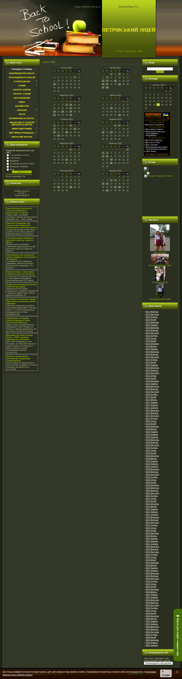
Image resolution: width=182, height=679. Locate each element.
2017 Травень (152, 402)
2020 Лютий (151, 482)
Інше (12, 169)
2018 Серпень (152, 437)
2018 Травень (152, 432)
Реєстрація (130, 51)
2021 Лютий (151, 501)
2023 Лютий (151, 560)
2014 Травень (152, 349)
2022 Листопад (152, 552)
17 (71, 108)
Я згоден (166, 673)
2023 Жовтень (152, 576)
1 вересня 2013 (160, 282)
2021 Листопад (152, 522)
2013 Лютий (151, 320)
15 (54, 132)
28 (107, 87)
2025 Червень (152, 624)
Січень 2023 (66, 68)
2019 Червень (152, 464)
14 (107, 81)
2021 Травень (152, 509)
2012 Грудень (152, 317)
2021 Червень (152, 512)
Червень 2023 (115, 119)
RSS (137, 7)
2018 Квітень (151, 429)
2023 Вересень (152, 573)
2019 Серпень (152, 466)
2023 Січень (151, 557)
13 (103, 81)
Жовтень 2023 (115, 143)
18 (67, 132)
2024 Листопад (152, 605)
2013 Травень (152, 325)
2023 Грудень (152, 581)
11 (103, 184)
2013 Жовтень (152, 330)
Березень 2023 (66, 95)
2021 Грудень (152, 525)
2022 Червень (152, 541)
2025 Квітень (151, 619)
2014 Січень (151, 338)
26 (107, 190)
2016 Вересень (152, 386)
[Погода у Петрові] (146, 170)
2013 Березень (152, 322)
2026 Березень (152, 640)
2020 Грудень (152, 496)
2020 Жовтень (152, 490)
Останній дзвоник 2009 (160, 265)
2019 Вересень (152, 469)
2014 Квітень (151, 346)
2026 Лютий (151, 637)
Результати (11, 174)
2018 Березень (152, 426)
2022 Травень (152, 539)
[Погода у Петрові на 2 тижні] (158, 175)
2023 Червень (152, 571)
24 (119, 84)
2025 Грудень (152, 635)
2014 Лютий (151, 341)
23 (58, 136)
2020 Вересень (152, 488)
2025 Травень (152, 621)
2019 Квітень (151, 458)
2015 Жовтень (152, 370)
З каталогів (15, 158)
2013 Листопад (152, 333)
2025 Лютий (151, 613)
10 (71, 105)
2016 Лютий (151, 378)
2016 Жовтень (152, 389)
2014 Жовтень (152, 354)
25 (111, 163)
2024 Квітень (151, 592)
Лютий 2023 (115, 68)
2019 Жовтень (152, 472)
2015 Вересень (152, 368)
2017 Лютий (151, 397)
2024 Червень (152, 597)
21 (107, 84)
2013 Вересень (152, 328)
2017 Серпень (152, 408)
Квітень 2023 (115, 95)
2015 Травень (152, 365)
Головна (119, 51)
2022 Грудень (152, 555)
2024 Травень (152, 595)
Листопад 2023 (66, 171)
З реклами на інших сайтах (22, 163)
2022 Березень (152, 533)
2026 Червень (152, 645)
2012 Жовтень (152, 312)
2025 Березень (152, 616)
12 (111, 108)
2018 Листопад (152, 445)
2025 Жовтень (152, 629)
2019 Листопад (152, 474)
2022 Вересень (152, 547)
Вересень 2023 (66, 143)
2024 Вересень (152, 600)
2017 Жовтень (152, 413)
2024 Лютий (151, 587)
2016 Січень (151, 376)
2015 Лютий (151, 362)
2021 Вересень (152, 517)
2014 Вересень (152, 352)
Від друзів (14, 161)
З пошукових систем (19, 155)
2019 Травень (152, 461)
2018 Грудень (152, 448)
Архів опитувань (24, 174)
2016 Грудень (152, 394)
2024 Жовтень (152, 603)
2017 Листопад (152, 416)
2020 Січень (151, 480)
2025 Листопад (152, 632)
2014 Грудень (152, 360)
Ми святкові (160, 253)
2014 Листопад (152, 357)
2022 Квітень (151, 536)
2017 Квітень (151, 400)
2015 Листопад (152, 373)
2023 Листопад (152, 579)
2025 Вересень (152, 627)
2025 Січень (151, 611)
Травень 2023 (66, 119)
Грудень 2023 (115, 171)
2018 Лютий (151, 424)
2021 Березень (152, 504)
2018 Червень (152, 434)
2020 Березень (152, 485)
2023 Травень (152, 568)
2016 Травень (152, 384)
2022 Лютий (151, 530)
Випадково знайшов (19, 166)
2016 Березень (152, 381)
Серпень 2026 (158, 85)
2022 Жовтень (152, 549)
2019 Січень (151, 450)
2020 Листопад (152, 493)
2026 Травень (152, 643)
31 (71, 115)
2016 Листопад (152, 392)
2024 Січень (151, 584)
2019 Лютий (151, 453)
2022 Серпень (152, 544)
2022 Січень (151, 528)
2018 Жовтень (152, 442)
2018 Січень (151, 421)
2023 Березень (152, 563)
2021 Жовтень (152, 520)
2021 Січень (151, 498)
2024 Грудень (152, 608)
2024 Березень (152, 589)
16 (54, 84)
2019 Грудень (152, 477)
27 (103, 87)
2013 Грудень (152, 336)
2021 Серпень (152, 514)
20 (103, 84)
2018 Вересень (152, 440)
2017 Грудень (152, 418)
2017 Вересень (152, 410)
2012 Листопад (152, 314)
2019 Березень (152, 456)
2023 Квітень (151, 565)
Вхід (140, 51)
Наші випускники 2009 (160, 299)
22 (62, 112)
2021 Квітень (151, 506)
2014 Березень (152, 344)
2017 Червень (152, 405)
